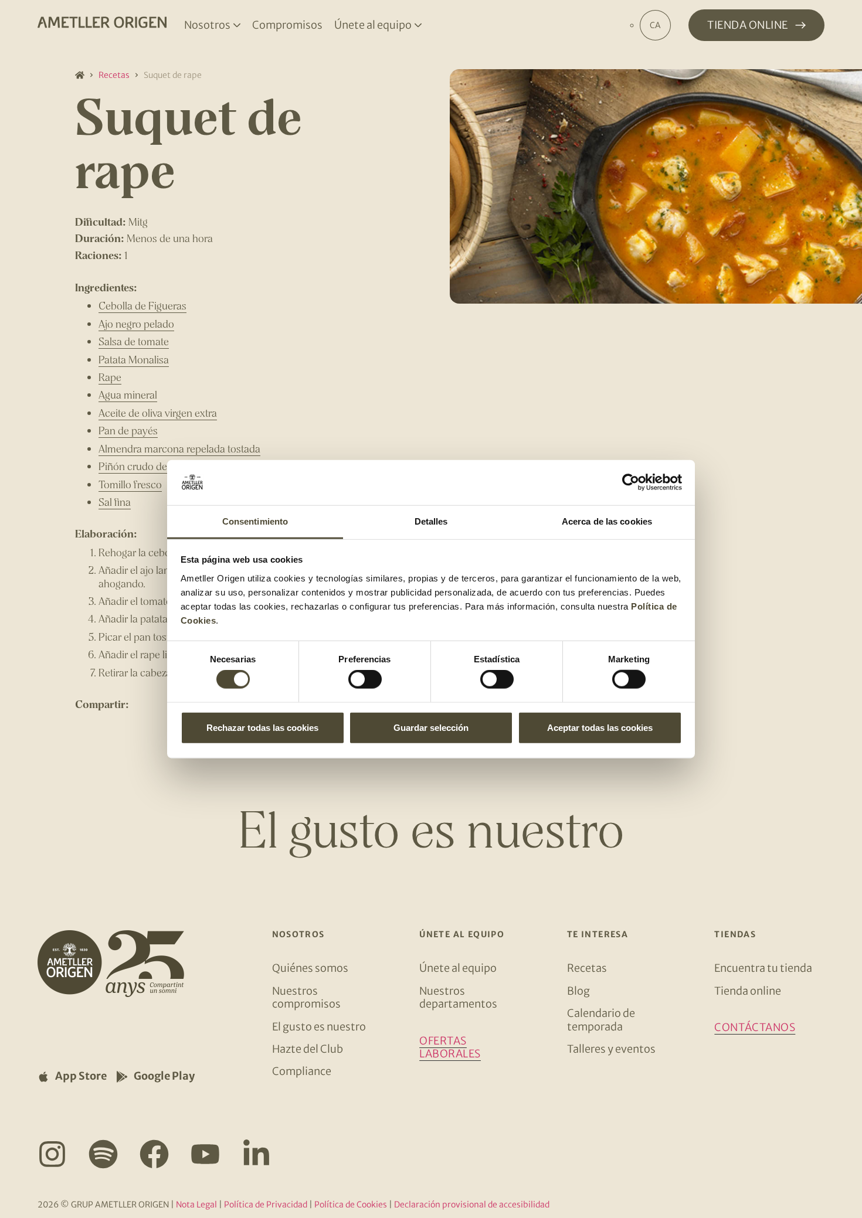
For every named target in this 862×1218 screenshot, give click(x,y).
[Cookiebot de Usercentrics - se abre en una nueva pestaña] (630, 482)
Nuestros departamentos (458, 997)
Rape (110, 376)
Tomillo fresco (130, 484)
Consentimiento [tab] (255, 521)
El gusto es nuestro (319, 1026)
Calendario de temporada (601, 1019)
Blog (578, 991)
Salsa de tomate (134, 341)
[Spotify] (103, 1154)
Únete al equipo (458, 968)
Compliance (301, 1071)
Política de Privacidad (265, 1204)
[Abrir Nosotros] (236, 25)
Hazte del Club (307, 1049)
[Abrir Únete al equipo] (418, 25)
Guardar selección (431, 727)
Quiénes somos (310, 968)
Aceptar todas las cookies (600, 727)
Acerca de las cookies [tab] (607, 521)
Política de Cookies (350, 1204)
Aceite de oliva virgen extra (158, 412)
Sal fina (115, 501)
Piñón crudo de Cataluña (154, 466)
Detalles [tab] (431, 521)
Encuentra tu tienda (763, 968)
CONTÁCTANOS (754, 1027)
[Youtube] (205, 1154)
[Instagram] (52, 1154)
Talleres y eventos (611, 1049)
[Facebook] (154, 1154)
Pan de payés (128, 430)
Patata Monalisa (134, 359)
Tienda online (747, 991)
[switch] (365, 679)
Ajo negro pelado (136, 323)
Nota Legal (196, 1204)
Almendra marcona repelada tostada (179, 448)
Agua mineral (128, 394)
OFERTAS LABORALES (450, 1047)
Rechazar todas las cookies (262, 727)
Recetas (114, 75)
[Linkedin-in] (256, 1154)
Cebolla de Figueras (142, 305)
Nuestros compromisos (306, 997)
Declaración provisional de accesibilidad (471, 1204)
